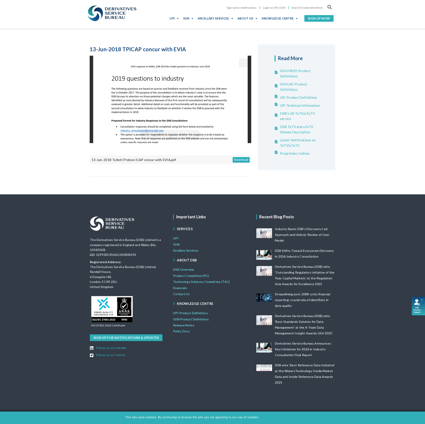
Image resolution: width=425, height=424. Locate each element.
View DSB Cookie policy (283, 417)
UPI (172, 18)
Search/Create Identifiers (307, 7)
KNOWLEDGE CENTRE (278, 18)
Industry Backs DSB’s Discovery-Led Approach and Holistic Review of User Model (302, 234)
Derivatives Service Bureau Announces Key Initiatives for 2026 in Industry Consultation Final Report (303, 349)
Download (241, 159)
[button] (319, 18)
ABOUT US (245, 18)
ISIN (186, 18)
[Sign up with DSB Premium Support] (418, 306)
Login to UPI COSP (274, 7)
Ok (263, 417)
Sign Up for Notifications (242, 7)
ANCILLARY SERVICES (213, 18)
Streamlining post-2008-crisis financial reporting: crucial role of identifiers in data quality (302, 300)
